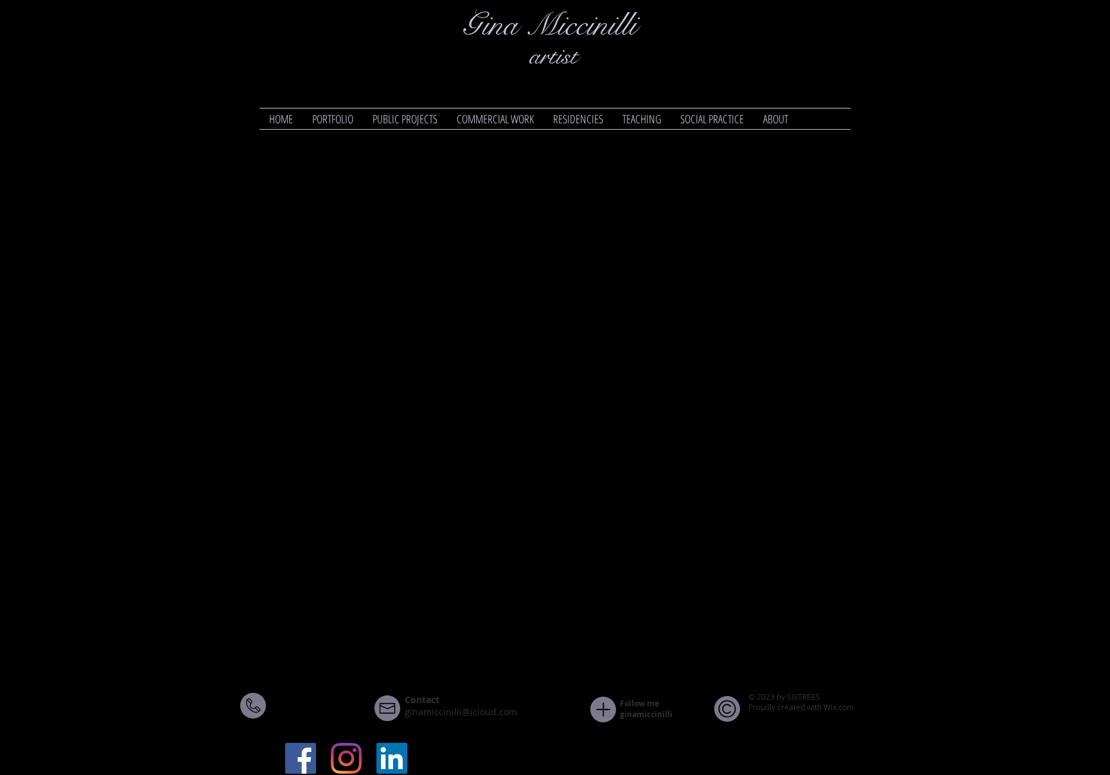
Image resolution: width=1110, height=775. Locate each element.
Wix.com (839, 707)
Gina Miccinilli (550, 25)
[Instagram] (346, 758)
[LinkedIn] (391, 758)
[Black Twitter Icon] (816, 726)
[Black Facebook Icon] (792, 726)
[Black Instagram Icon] (841, 726)
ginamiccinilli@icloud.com (461, 712)
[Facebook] (300, 758)
